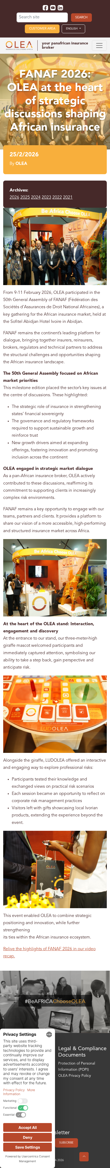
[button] (73, 28)
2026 (14, 197)
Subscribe (66, 1142)
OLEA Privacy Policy (74, 1076)
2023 (46, 197)
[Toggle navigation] (99, 45)
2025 (25, 197)
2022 (57, 197)
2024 (36, 197)
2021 (68, 197)
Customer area (42, 28)
